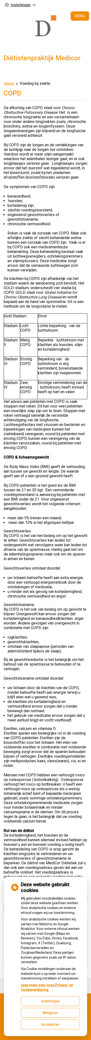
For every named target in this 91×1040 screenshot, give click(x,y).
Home (9, 83)
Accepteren (50, 1024)
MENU (79, 16)
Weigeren (50, 1013)
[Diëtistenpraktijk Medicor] (46, 26)
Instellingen (50, 1001)
